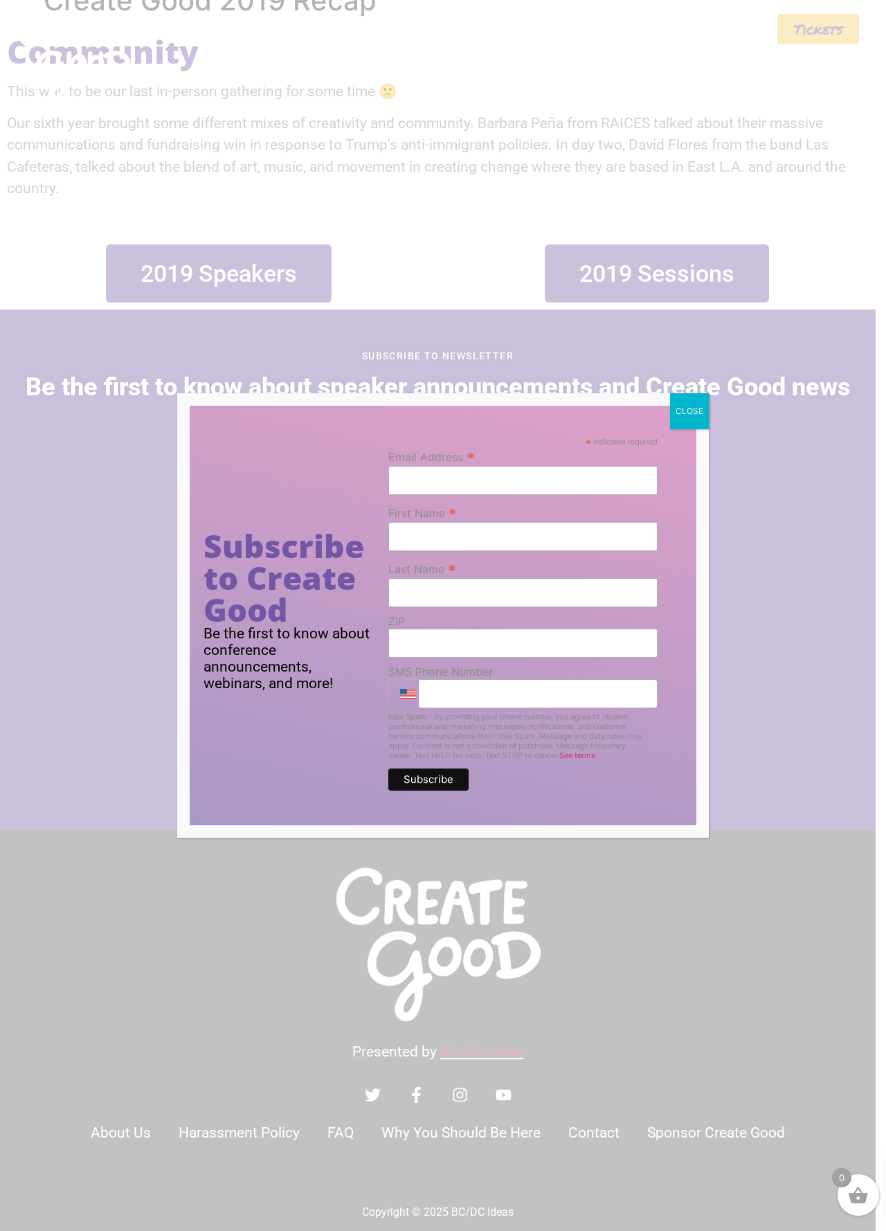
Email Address (431, 456)
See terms (577, 755)
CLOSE (689, 411)
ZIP (396, 621)
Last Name (422, 568)
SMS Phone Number (440, 671)
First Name (422, 512)
